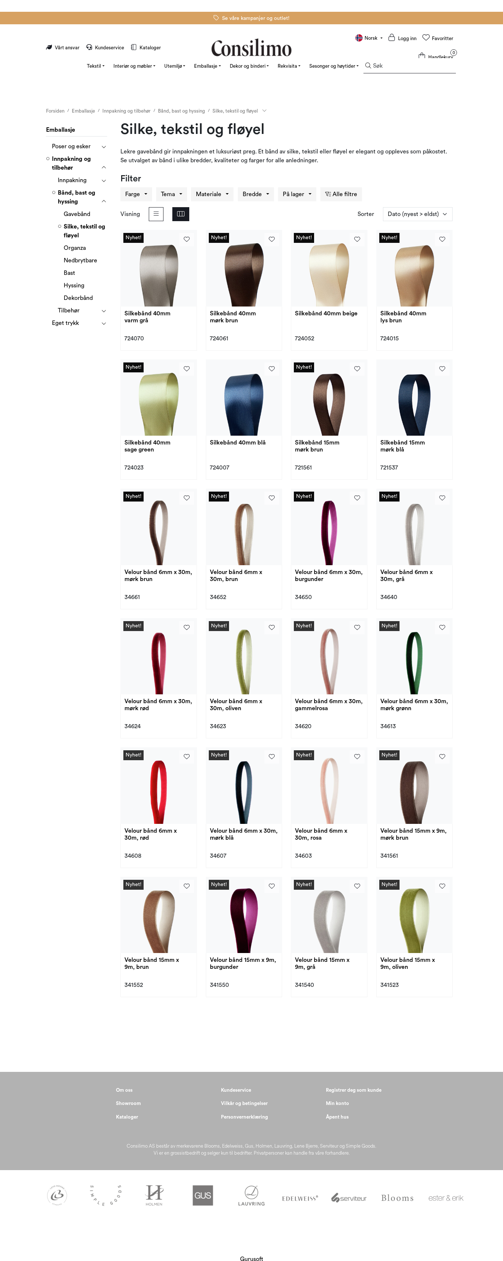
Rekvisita (287, 66)
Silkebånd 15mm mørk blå (402, 446)
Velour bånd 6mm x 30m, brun (236, 575)
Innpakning (72, 180)
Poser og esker (71, 146)
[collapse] (103, 146)
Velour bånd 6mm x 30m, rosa (321, 834)
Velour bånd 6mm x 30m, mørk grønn (414, 704)
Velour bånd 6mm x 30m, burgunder (329, 575)
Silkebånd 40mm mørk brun (233, 317)
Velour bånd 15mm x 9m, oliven (407, 963)
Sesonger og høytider (332, 66)
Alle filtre (344, 194)
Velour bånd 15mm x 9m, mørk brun (413, 834)
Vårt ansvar (67, 47)
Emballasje (205, 66)
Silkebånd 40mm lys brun (403, 317)
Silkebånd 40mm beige (326, 313)
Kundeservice (109, 47)
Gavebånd (77, 214)
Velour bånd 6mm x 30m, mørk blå (244, 834)
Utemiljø (173, 66)
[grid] (180, 214)
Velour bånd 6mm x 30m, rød (150, 834)
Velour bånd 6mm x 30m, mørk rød (158, 704)
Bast (69, 273)
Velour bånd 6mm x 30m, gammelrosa (329, 704)
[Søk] (368, 66)
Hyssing (74, 285)
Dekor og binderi (247, 66)
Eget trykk (65, 323)
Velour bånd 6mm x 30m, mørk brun (158, 575)
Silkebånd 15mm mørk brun (317, 446)
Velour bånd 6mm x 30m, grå (406, 575)
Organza (75, 248)
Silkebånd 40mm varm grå (147, 317)
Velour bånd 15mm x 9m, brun (151, 963)
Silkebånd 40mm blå (238, 443)
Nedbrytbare (80, 260)
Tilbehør (69, 311)
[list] (156, 214)
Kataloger (149, 47)
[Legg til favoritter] (186, 239)
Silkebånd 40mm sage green (147, 446)
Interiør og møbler (132, 66)
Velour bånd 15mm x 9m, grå (322, 963)
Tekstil (94, 66)
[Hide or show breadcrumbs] (264, 111)
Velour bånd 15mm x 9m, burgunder (243, 963)
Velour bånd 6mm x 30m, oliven (236, 704)
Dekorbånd (78, 298)
